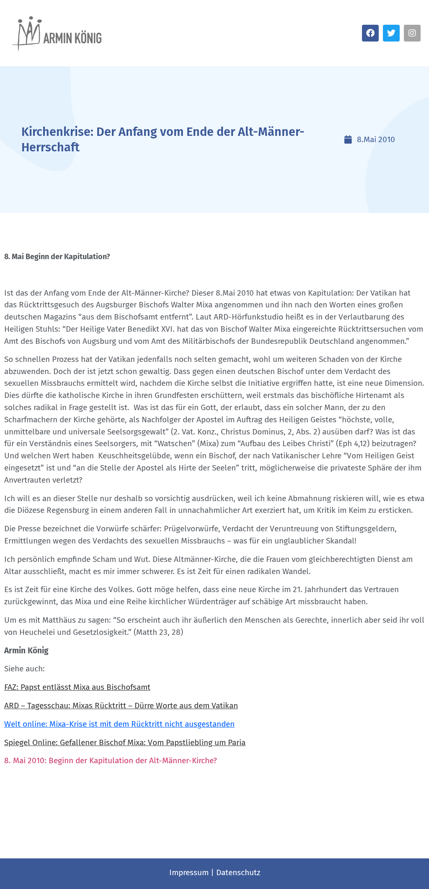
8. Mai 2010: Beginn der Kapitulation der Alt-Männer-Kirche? (111, 760)
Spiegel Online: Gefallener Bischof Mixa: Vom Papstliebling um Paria (125, 742)
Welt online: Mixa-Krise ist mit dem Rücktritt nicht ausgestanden (119, 724)
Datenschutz (238, 872)
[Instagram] (412, 33)
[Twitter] (391, 33)
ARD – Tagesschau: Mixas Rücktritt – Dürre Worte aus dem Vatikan (121, 705)
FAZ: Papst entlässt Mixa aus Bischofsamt (77, 687)
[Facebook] (370, 33)
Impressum (189, 872)
